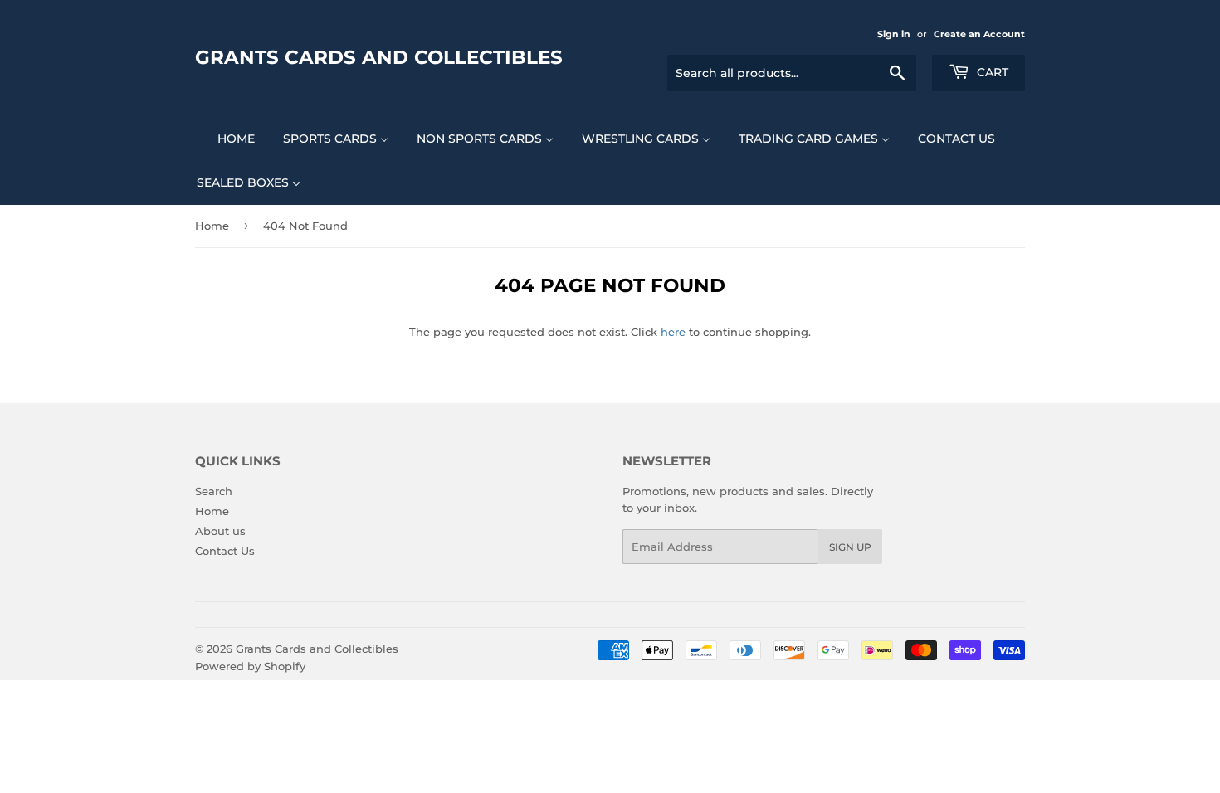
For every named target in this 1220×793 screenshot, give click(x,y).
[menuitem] (226, 138)
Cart (991, 72)
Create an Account (979, 34)
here (673, 331)
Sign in (893, 34)
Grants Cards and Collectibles (379, 57)
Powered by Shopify (250, 666)
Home (212, 225)
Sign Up (850, 547)
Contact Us (225, 550)
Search (213, 491)
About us (220, 531)
